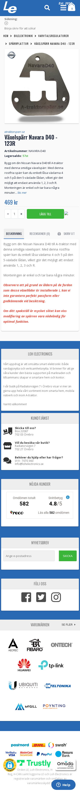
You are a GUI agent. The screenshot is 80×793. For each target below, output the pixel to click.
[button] (9, 765)
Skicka (67, 556)
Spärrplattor (19, 43)
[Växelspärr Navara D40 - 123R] (41, 86)
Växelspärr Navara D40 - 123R (54, 43)
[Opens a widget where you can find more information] (63, 785)
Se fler (67, 624)
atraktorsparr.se (14, 132)
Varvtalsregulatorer (53, 36)
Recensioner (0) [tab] (40, 233)
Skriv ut (69, 233)
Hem (5, 36)
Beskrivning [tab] (14, 233)
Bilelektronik (23, 36)
